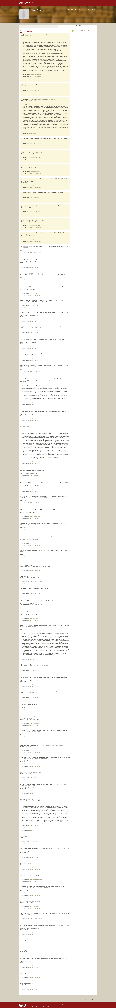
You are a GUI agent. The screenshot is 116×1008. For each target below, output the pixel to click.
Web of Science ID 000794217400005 (34, 725)
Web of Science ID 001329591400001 (34, 491)
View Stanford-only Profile (91, 9)
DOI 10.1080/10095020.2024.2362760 (34, 516)
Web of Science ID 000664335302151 (34, 920)
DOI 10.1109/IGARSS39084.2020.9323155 (35, 918)
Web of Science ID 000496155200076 (34, 934)
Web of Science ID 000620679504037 (35, 241)
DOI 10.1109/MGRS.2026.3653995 (34, 279)
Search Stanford (49, 1004)
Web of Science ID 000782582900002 (35, 159)
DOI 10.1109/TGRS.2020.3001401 (33, 854)
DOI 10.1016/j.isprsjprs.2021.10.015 (35, 157)
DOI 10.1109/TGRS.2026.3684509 (33, 318)
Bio (38, 25)
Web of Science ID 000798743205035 (35, 200)
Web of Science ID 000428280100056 (34, 967)
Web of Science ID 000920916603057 (34, 712)
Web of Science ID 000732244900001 (34, 827)
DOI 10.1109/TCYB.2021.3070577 (33, 825)
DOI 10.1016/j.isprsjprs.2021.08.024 (34, 750)
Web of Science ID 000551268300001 (35, 227)
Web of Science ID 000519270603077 (34, 944)
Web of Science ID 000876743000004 (34, 686)
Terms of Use (56, 1004)
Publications (78, 25)
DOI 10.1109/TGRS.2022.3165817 (33, 723)
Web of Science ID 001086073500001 (34, 620)
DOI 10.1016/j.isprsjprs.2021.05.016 (34, 790)
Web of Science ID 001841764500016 (34, 348)
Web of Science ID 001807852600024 (34, 334)
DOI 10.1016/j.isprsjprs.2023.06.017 (34, 618)
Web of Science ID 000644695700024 (34, 843)
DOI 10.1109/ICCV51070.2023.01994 (35, 143)
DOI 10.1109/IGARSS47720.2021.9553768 (35, 879)
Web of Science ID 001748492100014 (34, 321)
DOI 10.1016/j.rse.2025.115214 (33, 264)
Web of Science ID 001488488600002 (34, 420)
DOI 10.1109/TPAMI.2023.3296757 (35, 131)
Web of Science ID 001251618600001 (34, 518)
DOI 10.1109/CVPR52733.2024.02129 (34, 593)
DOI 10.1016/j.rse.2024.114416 (33, 489)
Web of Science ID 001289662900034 (34, 559)
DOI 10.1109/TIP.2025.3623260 (33, 461)
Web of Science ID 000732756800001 (34, 779)
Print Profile (71, 9)
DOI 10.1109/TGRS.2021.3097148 (33, 777)
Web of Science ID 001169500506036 (35, 145)
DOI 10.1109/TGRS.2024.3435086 (33, 556)
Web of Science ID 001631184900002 (34, 307)
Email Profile (79, 9)
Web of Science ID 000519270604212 (34, 953)
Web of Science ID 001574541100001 (34, 360)
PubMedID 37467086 (32, 133)
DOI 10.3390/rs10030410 (32, 965)
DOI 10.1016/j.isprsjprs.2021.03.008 (34, 841)
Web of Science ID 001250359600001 (35, 92)
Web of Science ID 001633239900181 (34, 570)
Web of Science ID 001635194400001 (34, 374)
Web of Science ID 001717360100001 (34, 255)
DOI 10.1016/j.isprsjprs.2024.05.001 (34, 529)
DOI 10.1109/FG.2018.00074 (33, 986)
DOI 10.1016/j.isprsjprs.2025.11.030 (34, 371)
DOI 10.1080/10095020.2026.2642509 (34, 252)
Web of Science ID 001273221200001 (34, 505)
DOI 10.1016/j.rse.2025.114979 (33, 358)
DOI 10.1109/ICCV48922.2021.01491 (35, 197)
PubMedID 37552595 (31, 659)
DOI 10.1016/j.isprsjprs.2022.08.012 (34, 684)
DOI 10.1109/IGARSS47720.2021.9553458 (35, 867)
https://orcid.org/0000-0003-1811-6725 (82, 30)
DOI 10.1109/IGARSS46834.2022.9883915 (35, 709)
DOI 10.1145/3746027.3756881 (33, 475)
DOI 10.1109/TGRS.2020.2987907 (33, 892)
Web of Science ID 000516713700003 (34, 908)
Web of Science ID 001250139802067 (34, 881)
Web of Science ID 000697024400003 (35, 173)
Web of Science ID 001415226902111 (34, 583)
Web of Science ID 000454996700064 (34, 989)
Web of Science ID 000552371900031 (35, 213)
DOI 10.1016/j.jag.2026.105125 (33, 293)
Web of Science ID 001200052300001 (34, 545)
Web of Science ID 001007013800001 (34, 672)
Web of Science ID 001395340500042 (35, 76)
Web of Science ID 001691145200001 (34, 282)
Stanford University (24, 1005)
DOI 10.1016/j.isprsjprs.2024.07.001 (34, 502)
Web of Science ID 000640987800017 (35, 187)
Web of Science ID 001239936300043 (34, 607)
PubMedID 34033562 (31, 830)
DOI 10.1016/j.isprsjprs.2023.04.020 (34, 670)
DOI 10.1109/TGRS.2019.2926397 (33, 932)
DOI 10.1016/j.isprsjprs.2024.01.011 (34, 543)
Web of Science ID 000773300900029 (34, 739)
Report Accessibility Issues (91, 999)
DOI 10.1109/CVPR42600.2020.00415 (35, 239)
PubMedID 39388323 (32, 79)
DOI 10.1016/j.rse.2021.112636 (34, 171)
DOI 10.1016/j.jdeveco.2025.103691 (34, 305)
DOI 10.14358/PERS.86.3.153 (33, 906)
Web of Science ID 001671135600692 (34, 478)
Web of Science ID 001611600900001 (34, 463)
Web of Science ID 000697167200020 (34, 766)
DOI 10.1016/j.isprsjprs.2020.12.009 (35, 185)
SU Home (34, 1004)
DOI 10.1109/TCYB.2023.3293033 (33, 656)
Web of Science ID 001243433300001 (34, 532)
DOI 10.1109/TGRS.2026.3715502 (33, 345)
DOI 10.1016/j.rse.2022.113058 (33, 697)
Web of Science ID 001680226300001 (34, 295)
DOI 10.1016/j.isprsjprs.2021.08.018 (34, 763)
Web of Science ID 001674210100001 (34, 267)
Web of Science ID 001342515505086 (34, 595)
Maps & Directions (40, 1004)
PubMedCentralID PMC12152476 (33, 406)
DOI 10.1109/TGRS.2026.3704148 (33, 332)
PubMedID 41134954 (31, 465)
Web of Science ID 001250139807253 (34, 869)
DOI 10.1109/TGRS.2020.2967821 (34, 211)
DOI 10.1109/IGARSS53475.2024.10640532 (35, 581)
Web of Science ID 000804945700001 (34, 699)
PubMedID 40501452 (31, 404)
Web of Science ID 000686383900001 (34, 793)
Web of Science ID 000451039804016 (34, 977)
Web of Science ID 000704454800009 (34, 752)
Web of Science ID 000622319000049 (34, 857)
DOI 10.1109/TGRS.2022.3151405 (33, 736)
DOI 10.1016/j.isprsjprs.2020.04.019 (35, 225)
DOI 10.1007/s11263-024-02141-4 (34, 90)
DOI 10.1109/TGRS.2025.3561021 (33, 418)
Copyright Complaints (64, 1004)
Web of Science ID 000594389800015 (34, 895)
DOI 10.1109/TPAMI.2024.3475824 (35, 74)
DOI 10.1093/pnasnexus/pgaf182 (34, 402)
